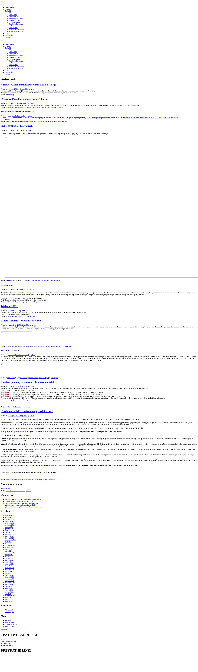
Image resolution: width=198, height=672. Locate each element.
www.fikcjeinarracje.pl (49, 465)
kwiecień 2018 (10, 592)
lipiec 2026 (8, 516)
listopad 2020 (9, 577)
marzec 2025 (9, 527)
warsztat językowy (59, 346)
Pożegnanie (7, 285)
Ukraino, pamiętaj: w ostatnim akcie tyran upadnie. (28, 382)
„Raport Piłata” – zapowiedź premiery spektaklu (20, 505)
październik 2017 (10, 596)
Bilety (3, 655)
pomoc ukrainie (38, 346)
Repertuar (8, 9)
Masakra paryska (14, 22)
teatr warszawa (59, 107)
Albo (10, 13)
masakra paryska (34, 107)
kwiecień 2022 (10, 553)
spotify (45, 479)
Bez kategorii (11, 95)
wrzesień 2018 (9, 590)
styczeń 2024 (9, 534)
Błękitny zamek (14, 16)
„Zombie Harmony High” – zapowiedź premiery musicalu (24, 507)
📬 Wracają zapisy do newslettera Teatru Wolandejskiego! (24, 499)
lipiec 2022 (8, 549)
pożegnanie (27, 302)
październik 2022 (10, 545)
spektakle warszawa (51, 121)
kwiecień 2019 (10, 588)
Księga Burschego (15, 20)
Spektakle (8, 11)
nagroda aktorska (48, 280)
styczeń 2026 (9, 519)
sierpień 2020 (9, 581)
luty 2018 (8, 594)
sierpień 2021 (9, 564)
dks (21, 302)
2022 (22, 316)
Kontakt (7, 37)
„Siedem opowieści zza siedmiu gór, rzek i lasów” (27, 411)
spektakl (57, 280)
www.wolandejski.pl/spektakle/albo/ (98, 118)
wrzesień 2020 (9, 579)
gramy (30, 346)
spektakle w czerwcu (37, 121)
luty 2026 (8, 517)
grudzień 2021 (9, 560)
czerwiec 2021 (9, 568)
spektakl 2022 (45, 107)
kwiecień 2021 (10, 569)
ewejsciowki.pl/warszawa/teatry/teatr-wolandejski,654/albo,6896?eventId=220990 (151, 118)
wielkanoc (27, 316)
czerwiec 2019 (9, 586)
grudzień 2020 (9, 575)
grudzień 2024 (9, 529)
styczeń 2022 (9, 558)
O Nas (7, 33)
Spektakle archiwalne (16, 31)
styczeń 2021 (9, 573)
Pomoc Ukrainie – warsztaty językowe (21, 320)
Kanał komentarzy (11, 624)
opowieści (32, 479)
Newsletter (4, 661)
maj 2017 (8, 599)
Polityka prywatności (8, 667)
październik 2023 (10, 540)
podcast (39, 479)
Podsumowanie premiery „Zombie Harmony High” (21, 503)
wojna (28, 407)
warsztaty (69, 346)
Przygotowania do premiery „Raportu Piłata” (19, 501)
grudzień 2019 (9, 584)
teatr (52, 107)
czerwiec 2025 (9, 525)
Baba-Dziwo (13, 15)
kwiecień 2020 (10, 583)
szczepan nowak (43, 302)
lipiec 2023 (8, 542)
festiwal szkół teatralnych (33, 280)
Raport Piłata (13, 28)
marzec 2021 (9, 571)
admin (33, 89)
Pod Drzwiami (14, 26)
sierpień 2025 (9, 523)
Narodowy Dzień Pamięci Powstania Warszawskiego (28, 84)
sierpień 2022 (9, 547)
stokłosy (34, 302)
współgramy (55, 378)
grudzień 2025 (9, 521)
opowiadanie (24, 479)
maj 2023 (8, 543)
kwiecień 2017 (10, 601)
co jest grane (24, 107)
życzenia (35, 316)
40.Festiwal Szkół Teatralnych (17, 125)
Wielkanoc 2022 (9, 306)
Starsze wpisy (5, 488)
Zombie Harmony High (16, 29)
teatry (48, 378)
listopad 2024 (9, 530)
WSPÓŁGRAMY (10, 350)
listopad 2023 (9, 538)
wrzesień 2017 (9, 597)
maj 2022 (8, 551)
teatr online (51, 479)
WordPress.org (10, 626)
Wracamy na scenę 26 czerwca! (17, 111)
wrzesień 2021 (9, 562)
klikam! (26, 435)
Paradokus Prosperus (16, 24)
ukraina (50, 346)
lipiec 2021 (8, 566)
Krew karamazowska (16, 18)
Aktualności (9, 35)
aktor (22, 280)
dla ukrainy (23, 346)
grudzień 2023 (9, 536)
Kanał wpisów (9, 622)
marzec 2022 (9, 555)
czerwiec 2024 (9, 532)
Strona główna (9, 7)
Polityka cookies (6, 670)
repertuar (4, 630)
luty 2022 (8, 556)
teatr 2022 (65, 121)
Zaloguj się (8, 620)
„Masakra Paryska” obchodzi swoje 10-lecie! (24, 99)
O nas (3, 664)
